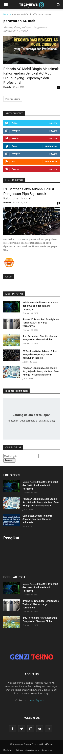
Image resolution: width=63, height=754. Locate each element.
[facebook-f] (12, 728)
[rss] (49, 728)
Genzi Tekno (47, 744)
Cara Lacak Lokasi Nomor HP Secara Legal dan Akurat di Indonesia (38, 519)
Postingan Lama (12, 98)
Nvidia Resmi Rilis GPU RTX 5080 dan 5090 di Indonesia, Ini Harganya (40, 305)
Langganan (51, 146)
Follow (53, 123)
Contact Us (47, 749)
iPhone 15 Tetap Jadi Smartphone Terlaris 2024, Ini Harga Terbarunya (41, 322)
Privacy (19, 749)
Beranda (7, 14)
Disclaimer (8, 749)
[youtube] (39, 728)
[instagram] (30, 728)
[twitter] (21, 728)
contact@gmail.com (38, 700)
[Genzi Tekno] (31, 656)
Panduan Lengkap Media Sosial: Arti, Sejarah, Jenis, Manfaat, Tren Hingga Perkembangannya (41, 371)
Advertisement (32, 749)
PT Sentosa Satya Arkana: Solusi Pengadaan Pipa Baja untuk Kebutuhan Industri (28, 193)
